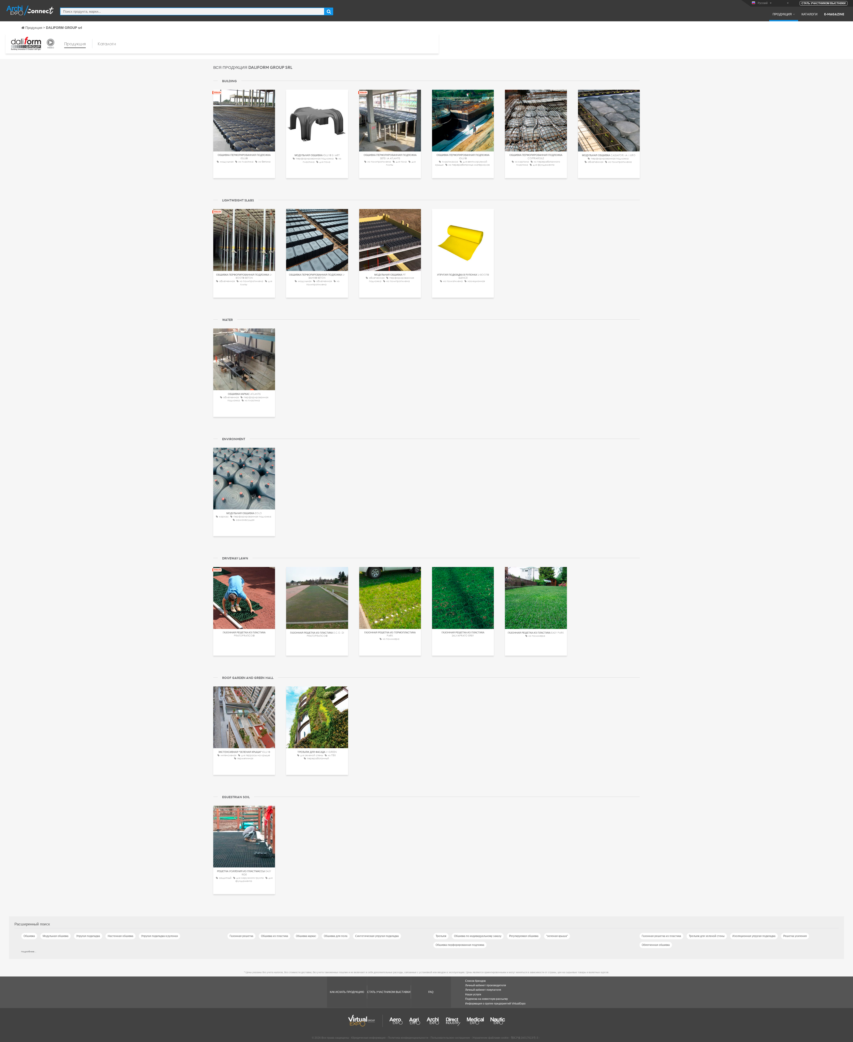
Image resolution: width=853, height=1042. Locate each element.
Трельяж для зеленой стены (707, 936)
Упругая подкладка (88, 936)
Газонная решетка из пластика (661, 936)
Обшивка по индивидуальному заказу (477, 936)
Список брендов (475, 980)
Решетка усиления (795, 936)
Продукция (782, 14)
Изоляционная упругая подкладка (753, 936)
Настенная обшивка (120, 936)
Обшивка (29, 936)
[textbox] (192, 11)
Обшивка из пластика (274, 936)
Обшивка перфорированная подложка (460, 945)
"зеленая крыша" (557, 936)
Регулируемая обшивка (523, 936)
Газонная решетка (241, 936)
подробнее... (28, 951)
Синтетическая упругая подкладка (377, 936)
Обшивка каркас (306, 936)
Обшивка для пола (335, 936)
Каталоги (809, 14)
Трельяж (441, 936)
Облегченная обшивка (656, 945)
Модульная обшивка (55, 936)
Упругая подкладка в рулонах (159, 936)
